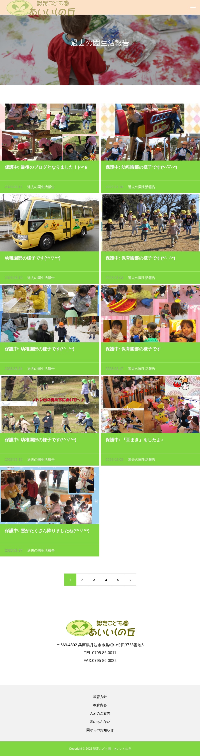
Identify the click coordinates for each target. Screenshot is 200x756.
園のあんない (100, 721)
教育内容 (100, 705)
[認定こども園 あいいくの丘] (40, 7)
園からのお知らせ (100, 730)
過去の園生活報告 (41, 187)
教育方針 (100, 697)
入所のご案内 (100, 713)
